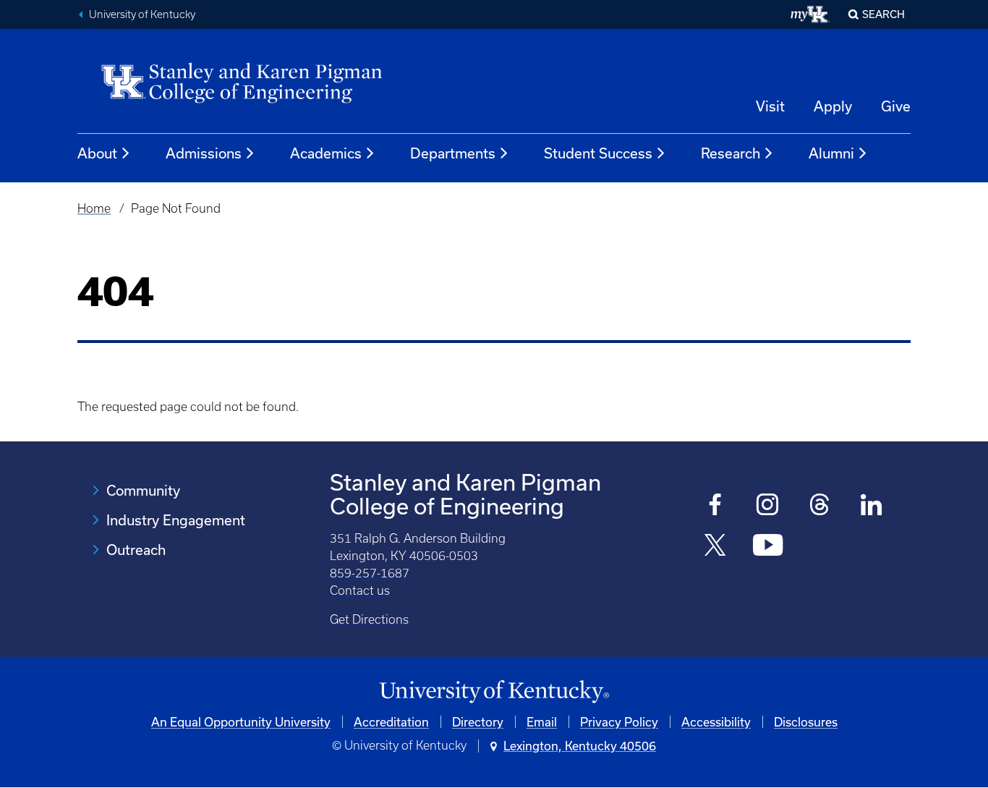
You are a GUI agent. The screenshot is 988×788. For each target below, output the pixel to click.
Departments (452, 153)
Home (94, 208)
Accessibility (716, 722)
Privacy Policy (619, 722)
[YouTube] (767, 546)
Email (542, 722)
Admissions (204, 153)
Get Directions (369, 619)
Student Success (598, 153)
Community (143, 490)
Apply (833, 106)
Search (883, 14)
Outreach (136, 549)
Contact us (360, 590)
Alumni (831, 153)
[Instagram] (767, 506)
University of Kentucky (142, 14)
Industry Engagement (175, 520)
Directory (477, 722)
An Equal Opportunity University (241, 722)
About (97, 153)
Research (730, 153)
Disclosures (806, 722)
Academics (326, 153)
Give (896, 106)
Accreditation (391, 722)
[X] (715, 546)
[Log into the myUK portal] (810, 14)
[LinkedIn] (872, 506)
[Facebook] (715, 506)
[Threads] (820, 506)
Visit (770, 106)
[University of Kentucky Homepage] (494, 692)
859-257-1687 (369, 573)
